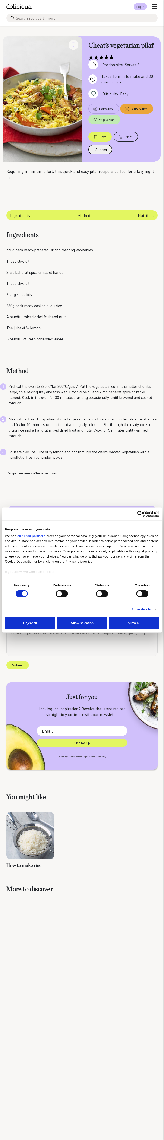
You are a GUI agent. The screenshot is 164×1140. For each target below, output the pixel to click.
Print (129, 137)
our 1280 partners (31, 536)
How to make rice (23, 865)
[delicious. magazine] (19, 6)
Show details (141, 609)
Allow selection (82, 623)
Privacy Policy (100, 756)
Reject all (30, 623)
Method (84, 215)
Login (140, 6)
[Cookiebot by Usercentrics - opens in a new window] (140, 514)
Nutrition (146, 215)
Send (103, 149)
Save (103, 137)
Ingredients (20, 215)
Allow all (133, 623)
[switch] (62, 593)
